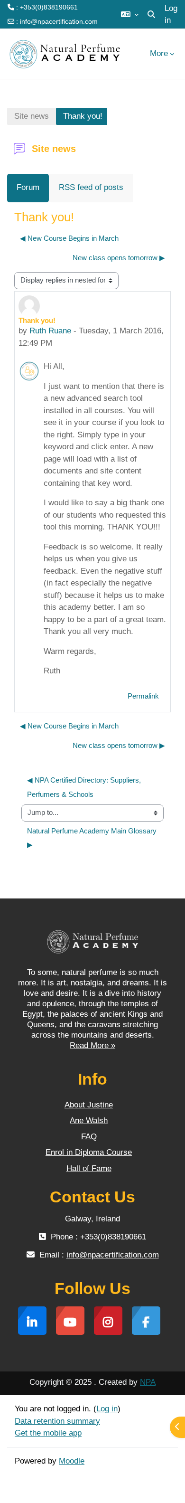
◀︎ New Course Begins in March (69, 238)
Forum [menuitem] (28, 187)
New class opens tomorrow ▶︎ (119, 258)
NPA (148, 1382)
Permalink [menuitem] (143, 696)
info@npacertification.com (59, 21)
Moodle (71, 1460)
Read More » (92, 1045)
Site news (31, 116)
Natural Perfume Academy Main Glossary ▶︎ (92, 838)
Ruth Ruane (50, 330)
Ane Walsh (89, 1120)
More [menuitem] (159, 53)
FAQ (89, 1136)
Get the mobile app (48, 1432)
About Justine (89, 1104)
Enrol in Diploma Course (89, 1152)
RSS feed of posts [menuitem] (91, 187)
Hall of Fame (88, 1168)
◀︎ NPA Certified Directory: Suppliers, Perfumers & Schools (85, 787)
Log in (171, 14)
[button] (129, 14)
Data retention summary (57, 1421)
